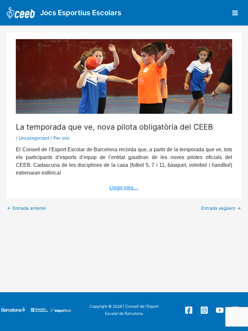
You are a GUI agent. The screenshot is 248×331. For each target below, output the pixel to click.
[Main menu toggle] (235, 12)
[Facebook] (189, 310)
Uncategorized (34, 138)
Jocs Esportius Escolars (80, 12)
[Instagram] (204, 310)
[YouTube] (220, 310)
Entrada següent (221, 208)
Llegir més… (124, 187)
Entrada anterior (26, 208)
